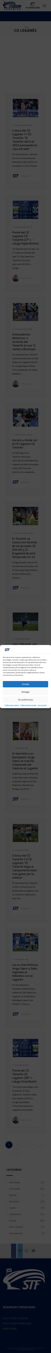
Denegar (25, 692)
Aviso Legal (42, 705)
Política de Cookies (12, 705)
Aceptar (25, 684)
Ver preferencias (25, 699)
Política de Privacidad (28, 705)
